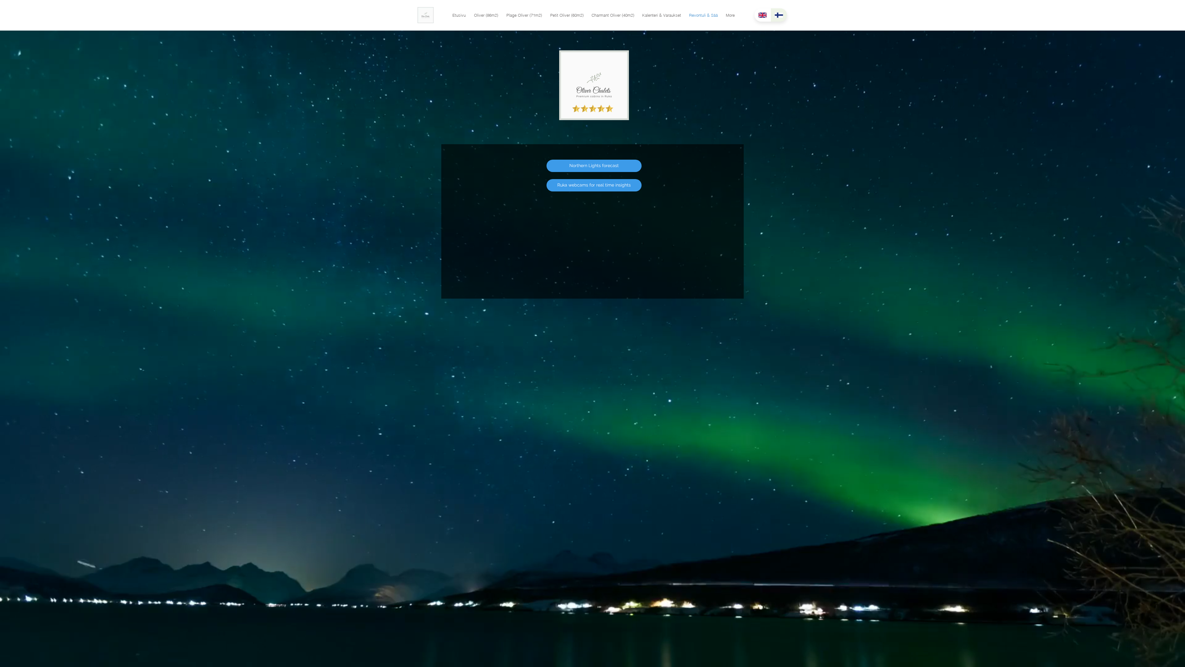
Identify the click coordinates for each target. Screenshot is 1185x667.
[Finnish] (779, 15)
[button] (486, 15)
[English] (763, 15)
